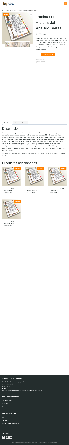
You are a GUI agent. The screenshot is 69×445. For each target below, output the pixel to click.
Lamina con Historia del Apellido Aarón (11, 189)
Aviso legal (5, 403)
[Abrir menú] (65, 3)
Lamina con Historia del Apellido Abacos (34, 189)
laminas (42, 62)
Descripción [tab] (7, 123)
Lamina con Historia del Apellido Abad (57, 189)
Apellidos (43, 61)
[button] (31, 14)
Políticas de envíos (7, 400)
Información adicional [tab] (20, 123)
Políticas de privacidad (8, 407)
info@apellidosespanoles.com (35, 390)
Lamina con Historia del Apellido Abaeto (11, 222)
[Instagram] (7, 437)
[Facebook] (3, 437)
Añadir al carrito (48, 54)
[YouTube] (10, 437)
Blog (3, 417)
